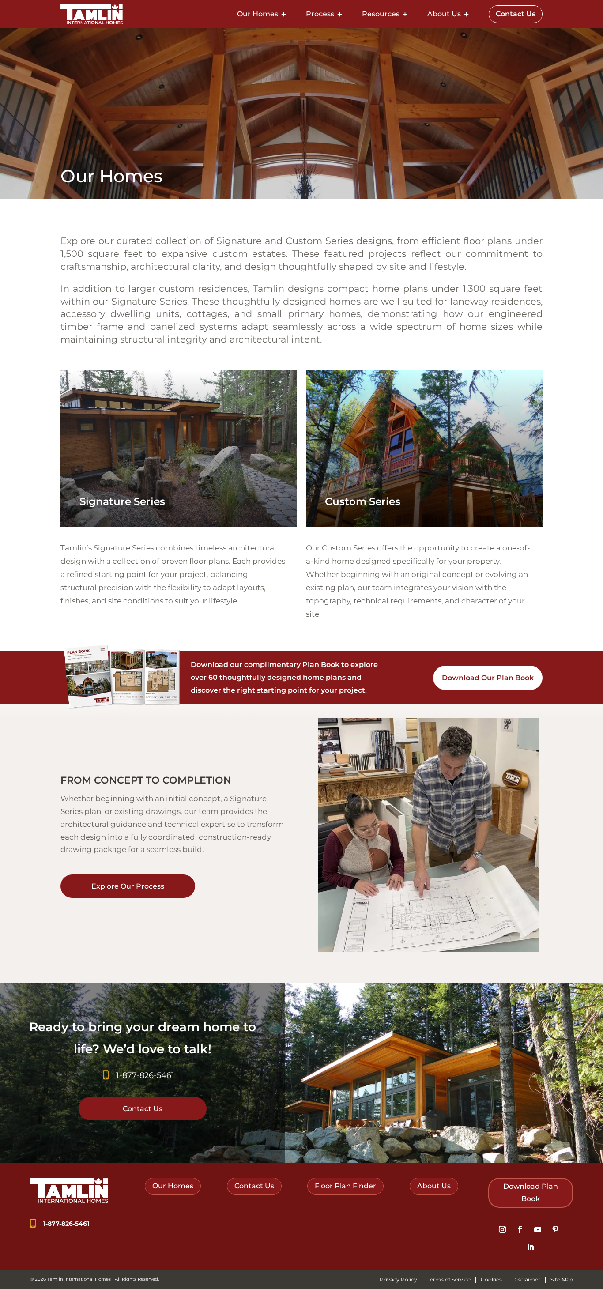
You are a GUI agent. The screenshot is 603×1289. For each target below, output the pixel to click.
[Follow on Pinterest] (555, 1229)
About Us (444, 14)
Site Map (561, 1280)
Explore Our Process (127, 886)
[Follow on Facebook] (520, 1229)
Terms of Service (449, 1280)
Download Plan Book (530, 1192)
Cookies (491, 1280)
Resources (380, 14)
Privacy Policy (398, 1280)
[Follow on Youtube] (538, 1229)
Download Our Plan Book (488, 678)
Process (320, 14)
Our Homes (257, 14)
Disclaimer (526, 1280)
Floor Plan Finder (345, 1186)
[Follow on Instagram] (502, 1229)
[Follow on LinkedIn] (531, 1247)
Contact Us (515, 14)
